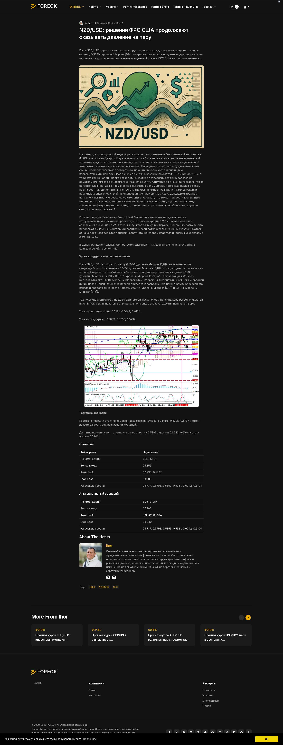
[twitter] (176, 732)
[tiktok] (227, 732)
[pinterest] (205, 732)
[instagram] (198, 732)
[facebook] (169, 732)
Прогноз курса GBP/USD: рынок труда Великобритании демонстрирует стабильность (109, 637)
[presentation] (241, 617)
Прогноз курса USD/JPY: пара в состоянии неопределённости (225, 637)
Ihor (109, 546)
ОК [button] (266, 739)
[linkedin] (114, 577)
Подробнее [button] (90, 739)
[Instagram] (108, 577)
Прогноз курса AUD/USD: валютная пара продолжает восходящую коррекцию (168, 637)
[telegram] (184, 732)
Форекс (40, 629)
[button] (77, 6)
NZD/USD (104, 587)
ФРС (115, 587)
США (92, 587)
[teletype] (220, 732)
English (38, 683)
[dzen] (234, 732)
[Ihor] (81, 23)
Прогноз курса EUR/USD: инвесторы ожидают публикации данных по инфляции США (52, 637)
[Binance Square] (249, 732)
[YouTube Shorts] (213, 732)
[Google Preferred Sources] (241, 732)
